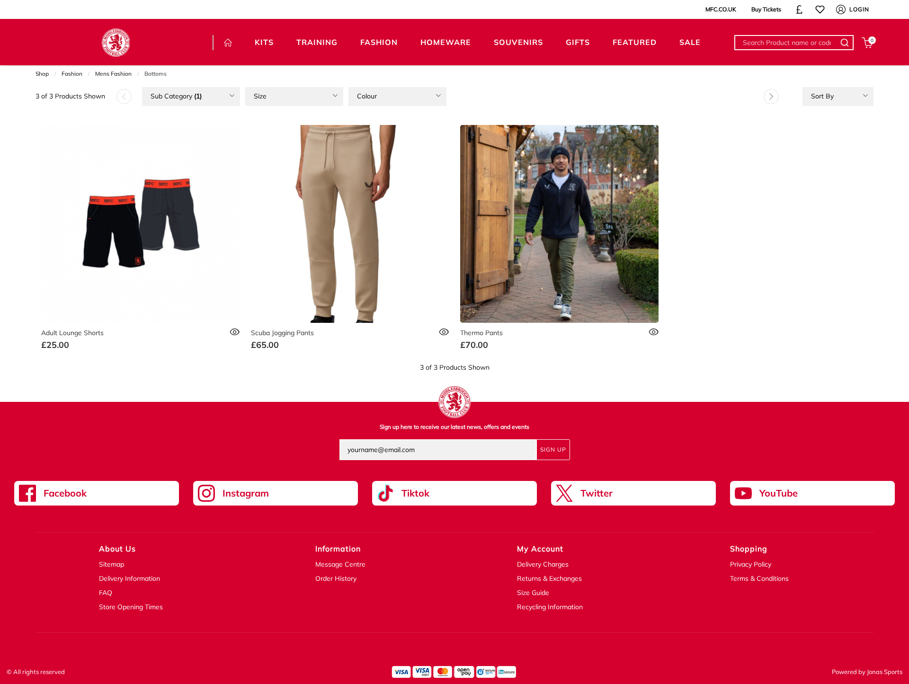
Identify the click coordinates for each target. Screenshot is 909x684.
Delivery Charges (543, 564)
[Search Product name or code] (846, 42)
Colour (367, 96)
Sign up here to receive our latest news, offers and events (454, 426)
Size (260, 96)
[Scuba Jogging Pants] (350, 224)
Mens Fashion (113, 73)
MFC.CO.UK (720, 9)
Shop (42, 73)
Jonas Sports (884, 671)
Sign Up (553, 449)
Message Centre (340, 564)
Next (771, 96)
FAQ (105, 592)
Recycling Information (550, 607)
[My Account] (841, 9)
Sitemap (111, 564)
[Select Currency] (799, 9)
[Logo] (115, 41)
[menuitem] (191, 96)
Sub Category (176, 96)
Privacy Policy (750, 564)
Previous (124, 96)
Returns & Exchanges (549, 578)
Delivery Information (129, 578)
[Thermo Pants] (559, 224)
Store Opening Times (131, 607)
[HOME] (228, 43)
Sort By (822, 96)
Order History (335, 578)
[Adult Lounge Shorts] (140, 224)
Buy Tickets (766, 9)
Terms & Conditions (759, 578)
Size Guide (533, 592)
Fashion (72, 73)
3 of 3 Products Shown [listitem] (70, 96)
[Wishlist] (820, 9)
